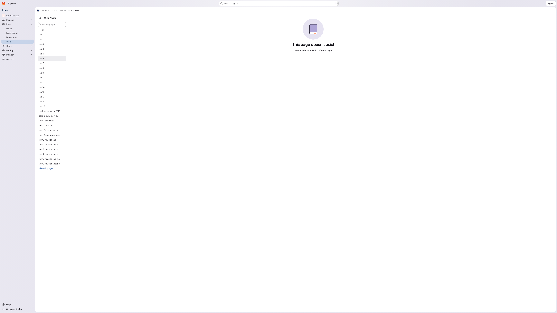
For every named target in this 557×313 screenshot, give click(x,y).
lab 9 (41, 73)
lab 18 (42, 101)
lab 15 (42, 92)
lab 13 (41, 82)
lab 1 (41, 34)
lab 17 (42, 96)
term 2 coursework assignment (49, 135)
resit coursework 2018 (49, 111)
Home (42, 30)
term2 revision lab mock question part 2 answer (49, 149)
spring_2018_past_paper (49, 116)
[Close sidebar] (40, 18)
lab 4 (41, 49)
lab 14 (42, 87)
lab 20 (42, 106)
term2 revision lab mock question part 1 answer (49, 144)
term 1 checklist (46, 120)
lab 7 (41, 63)
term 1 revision (46, 125)
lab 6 (41, 58)
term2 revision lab (47, 140)
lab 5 (41, 53)
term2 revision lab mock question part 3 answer (49, 154)
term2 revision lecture (49, 163)
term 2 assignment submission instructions (49, 130)
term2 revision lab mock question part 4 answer (49, 159)
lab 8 (41, 68)
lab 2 (41, 39)
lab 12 (41, 77)
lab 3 (41, 44)
